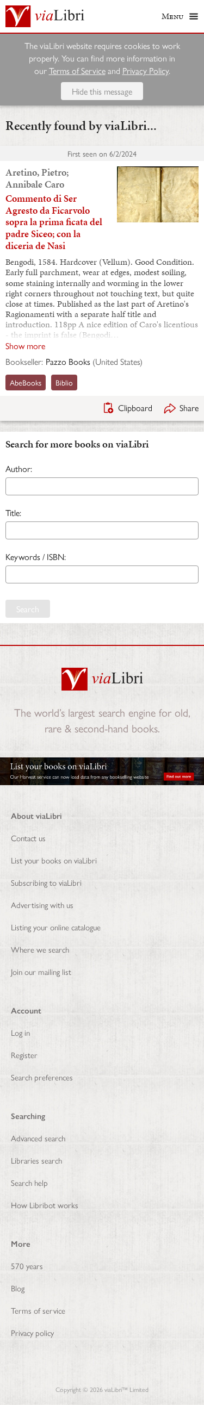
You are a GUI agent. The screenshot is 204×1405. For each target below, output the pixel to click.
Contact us (28, 837)
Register (24, 1054)
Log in (20, 1032)
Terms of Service (77, 70)
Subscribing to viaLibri (46, 882)
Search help (29, 1182)
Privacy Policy (145, 70)
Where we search (40, 949)
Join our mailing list (41, 971)
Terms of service (38, 1310)
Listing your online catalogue (56, 926)
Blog (17, 1288)
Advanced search (38, 1137)
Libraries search (36, 1160)
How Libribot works (44, 1204)
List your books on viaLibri (54, 860)
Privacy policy (32, 1332)
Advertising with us (42, 904)
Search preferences (42, 1077)
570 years (27, 1265)
